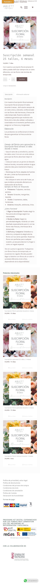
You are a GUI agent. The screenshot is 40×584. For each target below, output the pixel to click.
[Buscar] (20, 7)
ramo (13, 152)
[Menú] (25, 7)
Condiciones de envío (10, 488)
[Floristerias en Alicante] (16, 7)
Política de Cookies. (10, 493)
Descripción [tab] (9, 94)
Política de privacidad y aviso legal (15, 480)
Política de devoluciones (11, 483)
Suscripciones (12, 85)
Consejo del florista (12, 144)
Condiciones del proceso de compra (16, 485)
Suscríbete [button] (13, 319)
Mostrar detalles (28, 319)
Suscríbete (22, 79)
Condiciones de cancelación (13, 491)
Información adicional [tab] (22, 94)
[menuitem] (20, 7)
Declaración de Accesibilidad (13, 496)
